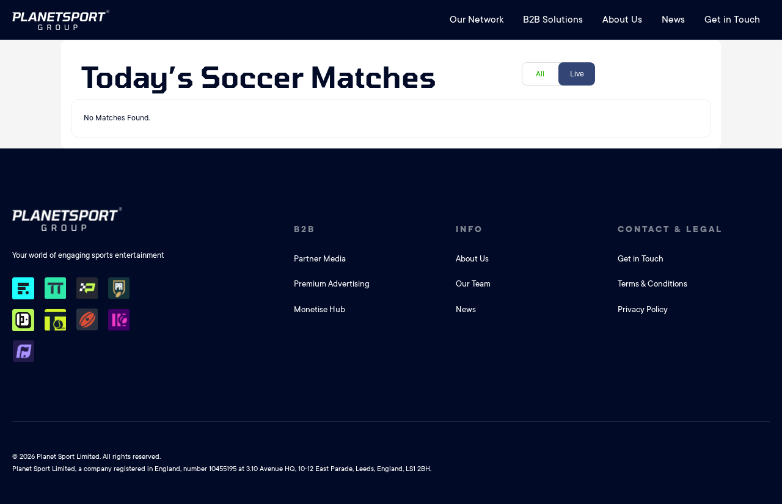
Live (577, 74)
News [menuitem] (673, 19)
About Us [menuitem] (622, 19)
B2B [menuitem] (304, 229)
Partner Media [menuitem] (320, 258)
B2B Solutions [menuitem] (553, 19)
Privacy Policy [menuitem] (643, 309)
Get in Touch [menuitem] (732, 19)
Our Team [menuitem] (473, 283)
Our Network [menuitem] (476, 19)
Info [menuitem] (469, 229)
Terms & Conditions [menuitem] (652, 283)
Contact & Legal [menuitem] (670, 229)
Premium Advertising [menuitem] (332, 283)
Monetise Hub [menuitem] (319, 309)
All (540, 74)
